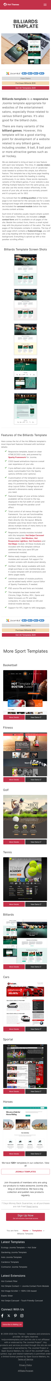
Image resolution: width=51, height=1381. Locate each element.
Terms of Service (25, 1359)
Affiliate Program (25, 1371)
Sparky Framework (17, 457)
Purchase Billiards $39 (25, 83)
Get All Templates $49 (26, 88)
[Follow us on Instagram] (23, 1317)
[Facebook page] (3, 1317)
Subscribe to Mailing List (12, 1324)
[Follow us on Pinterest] (17, 1317)
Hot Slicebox (27, 538)
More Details (14, 717)
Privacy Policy (25, 1365)
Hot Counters (35, 541)
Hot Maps (12, 544)
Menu (45, 5)
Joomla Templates (25, 1171)
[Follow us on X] (10, 1317)
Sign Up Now (25, 1216)
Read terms (32, 1206)
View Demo (25, 78)
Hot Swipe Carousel (35, 535)
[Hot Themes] (11, 5)
